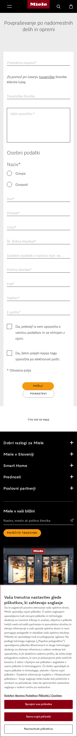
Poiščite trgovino (22, 533)
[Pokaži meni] (9, 7)
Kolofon (9, 695)
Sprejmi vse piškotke (38, 704)
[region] (38, 661)
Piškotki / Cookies (50, 695)
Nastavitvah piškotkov (38, 729)
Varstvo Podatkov (26, 695)
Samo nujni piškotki (38, 716)
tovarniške (47, 77)
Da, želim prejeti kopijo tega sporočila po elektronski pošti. (37, 356)
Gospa (20, 173)
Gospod (21, 185)
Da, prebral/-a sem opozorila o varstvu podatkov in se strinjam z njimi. (40, 333)
